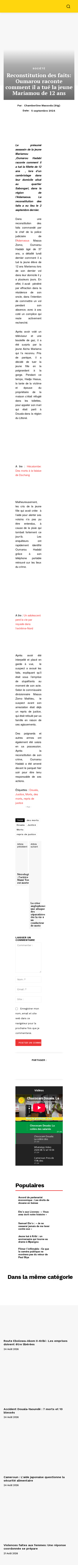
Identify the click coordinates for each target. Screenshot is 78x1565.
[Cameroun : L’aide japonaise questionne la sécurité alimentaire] (39, 1447)
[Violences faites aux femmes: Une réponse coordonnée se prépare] (39, 1516)
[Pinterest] (39, 1068)
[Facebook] (22, 1068)
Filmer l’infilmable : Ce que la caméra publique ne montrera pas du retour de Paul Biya (33, 1253)
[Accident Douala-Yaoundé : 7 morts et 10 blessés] (39, 1379)
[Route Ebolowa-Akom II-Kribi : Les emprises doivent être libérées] (39, 1311)
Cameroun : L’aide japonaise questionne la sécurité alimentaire (34, 1478)
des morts (33, 820)
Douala (33, 790)
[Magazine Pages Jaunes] (40, 6)
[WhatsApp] (47, 1068)
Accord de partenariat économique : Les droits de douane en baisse (33, 1200)
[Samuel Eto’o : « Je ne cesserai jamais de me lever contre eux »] (57, 1226)
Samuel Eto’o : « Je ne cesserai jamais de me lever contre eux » (34, 1225)
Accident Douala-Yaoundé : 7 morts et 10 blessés (33, 1410)
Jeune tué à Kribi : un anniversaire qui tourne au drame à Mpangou (33, 1238)
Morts (28, 794)
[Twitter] (30, 1068)
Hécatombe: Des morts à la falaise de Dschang (28, 470)
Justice (19, 794)
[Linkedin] (55, 1068)
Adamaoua (22, 240)
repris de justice (26, 834)
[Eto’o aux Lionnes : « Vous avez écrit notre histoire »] (57, 1213)
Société (39, 68)
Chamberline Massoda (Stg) (42, 105)
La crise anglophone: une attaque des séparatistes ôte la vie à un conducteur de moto (38, 914)
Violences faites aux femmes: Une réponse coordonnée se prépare (35, 1546)
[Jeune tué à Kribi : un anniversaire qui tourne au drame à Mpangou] (57, 1239)
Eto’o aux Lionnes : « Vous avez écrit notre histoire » (33, 1213)
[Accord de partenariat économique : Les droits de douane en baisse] (57, 1200)
